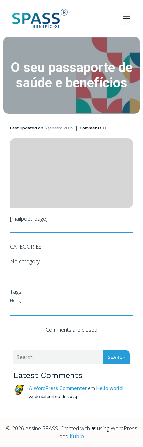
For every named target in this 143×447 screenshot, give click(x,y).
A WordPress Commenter (58, 388)
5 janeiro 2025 (59, 128)
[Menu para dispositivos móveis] (126, 18)
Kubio (77, 436)
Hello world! (109, 388)
